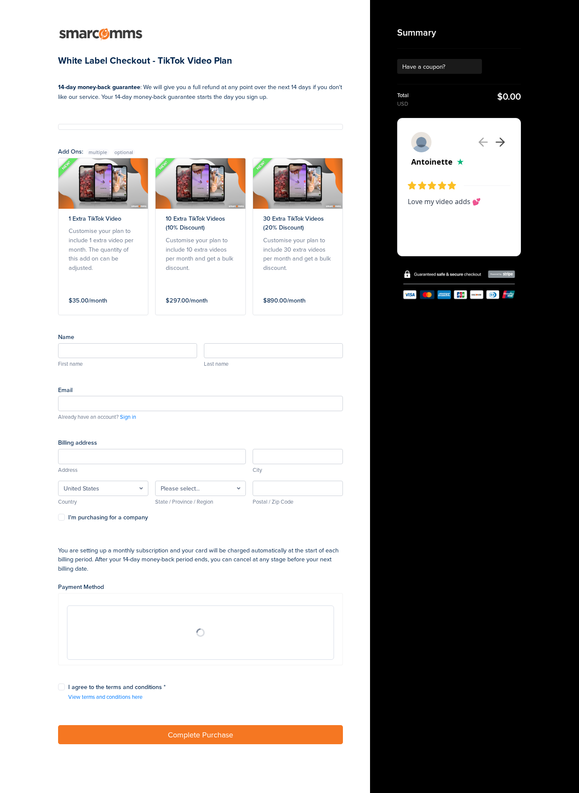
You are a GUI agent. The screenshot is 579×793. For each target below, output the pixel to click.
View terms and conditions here (105, 697)
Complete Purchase (200, 734)
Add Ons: (82, 151)
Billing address (77, 442)
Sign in (128, 416)
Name (66, 336)
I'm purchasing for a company (108, 517)
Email (65, 389)
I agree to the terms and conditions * (117, 686)
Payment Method (81, 586)
